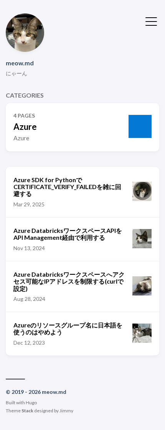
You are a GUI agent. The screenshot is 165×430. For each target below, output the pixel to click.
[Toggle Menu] (151, 20)
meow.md (20, 62)
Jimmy (66, 410)
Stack (27, 410)
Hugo (31, 402)
